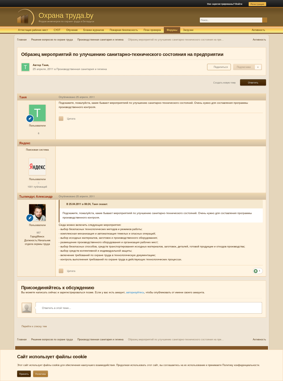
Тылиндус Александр (36, 196)
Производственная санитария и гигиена (81, 69)
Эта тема (257, 20)
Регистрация (257, 4)
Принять (24, 373)
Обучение (72, 30)
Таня (45, 65)
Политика (40, 373)
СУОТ (57, 30)
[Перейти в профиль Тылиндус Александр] (37, 212)
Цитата (71, 118)
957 (38, 232)
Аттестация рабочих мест (33, 30)
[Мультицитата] (61, 118)
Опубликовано (77, 97)
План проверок (152, 30)
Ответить (253, 82)
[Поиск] (264, 20)
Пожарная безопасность (124, 30)
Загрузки (188, 30)
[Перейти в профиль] (37, 166)
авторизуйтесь (135, 292)
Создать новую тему (224, 82)
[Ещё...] (260, 97)
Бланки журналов (93, 30)
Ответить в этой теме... (56, 308)
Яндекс (24, 143)
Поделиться (220, 67)
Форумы (172, 30)
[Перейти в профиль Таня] (25, 67)
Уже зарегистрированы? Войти (225, 4)
